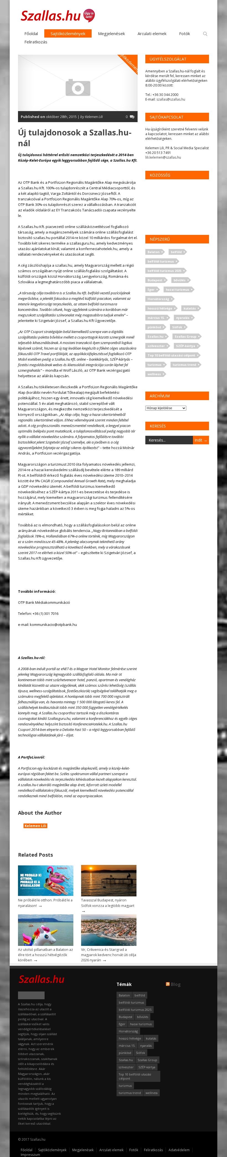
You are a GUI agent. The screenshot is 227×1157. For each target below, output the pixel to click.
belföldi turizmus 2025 (164, 271)
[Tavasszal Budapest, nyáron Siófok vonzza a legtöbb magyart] (108, 895)
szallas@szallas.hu (170, 99)
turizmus (154, 365)
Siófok (177, 327)
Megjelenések (111, 33)
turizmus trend (184, 365)
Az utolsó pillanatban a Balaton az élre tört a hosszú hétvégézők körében (45, 954)
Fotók (184, 33)
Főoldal (31, 33)
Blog (176, 984)
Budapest (155, 280)
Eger (151, 289)
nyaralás (182, 318)
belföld (176, 252)
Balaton (153, 252)
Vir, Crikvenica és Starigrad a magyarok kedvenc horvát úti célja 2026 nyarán (108, 954)
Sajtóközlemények (68, 33)
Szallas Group (185, 336)
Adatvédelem (179, 1150)
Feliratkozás (35, 41)
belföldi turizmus (161, 261)
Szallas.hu (155, 336)
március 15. (156, 318)
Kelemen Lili (35, 825)
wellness (154, 374)
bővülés (179, 280)
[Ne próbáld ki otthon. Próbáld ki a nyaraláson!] (45, 895)
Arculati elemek (152, 33)
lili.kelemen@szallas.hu (163, 157)
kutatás (190, 308)
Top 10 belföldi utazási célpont (171, 355)
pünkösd (154, 327)
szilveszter (156, 346)
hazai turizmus (177, 289)
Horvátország (158, 299)
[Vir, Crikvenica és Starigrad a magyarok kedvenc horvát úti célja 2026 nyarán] (108, 944)
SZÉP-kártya (185, 346)
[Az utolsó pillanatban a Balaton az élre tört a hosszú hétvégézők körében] (45, 944)
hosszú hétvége (160, 308)
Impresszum (30, 1154)
